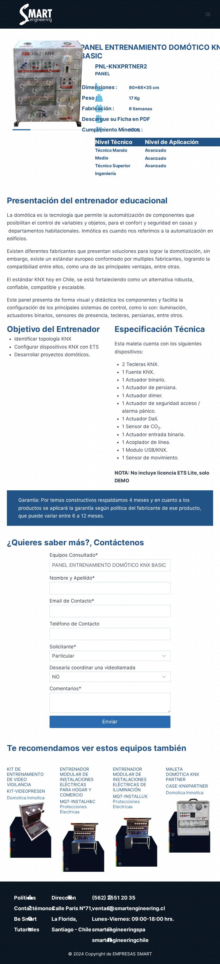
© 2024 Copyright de (90, 954)
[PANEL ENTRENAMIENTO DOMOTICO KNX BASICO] (48, 82)
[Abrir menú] (208, 14)
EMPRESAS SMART (132, 954)
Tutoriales (26, 929)
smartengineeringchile (120, 940)
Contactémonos (34, 908)
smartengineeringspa (118, 929)
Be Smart (25, 919)
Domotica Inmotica (25, 797)
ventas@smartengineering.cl (128, 908)
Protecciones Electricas (73, 809)
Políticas (25, 898)
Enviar (109, 722)
